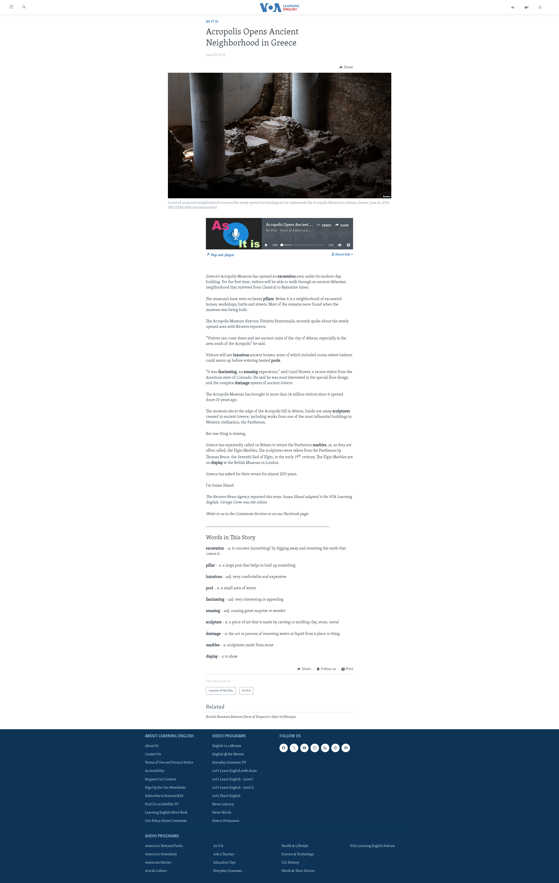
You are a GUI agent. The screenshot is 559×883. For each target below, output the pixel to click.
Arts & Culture (156, 871)
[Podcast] (335, 748)
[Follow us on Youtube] (304, 748)
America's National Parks (164, 846)
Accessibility (154, 771)
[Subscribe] (346, 748)
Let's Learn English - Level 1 (232, 779)
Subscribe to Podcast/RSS (164, 796)
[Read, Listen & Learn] (540, 7)
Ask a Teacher (223, 854)
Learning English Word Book (166, 812)
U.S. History (290, 862)
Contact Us (153, 754)
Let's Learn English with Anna (234, 771)
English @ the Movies (228, 754)
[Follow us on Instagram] (315, 748)
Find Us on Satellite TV (162, 804)
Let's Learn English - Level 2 (233, 788)
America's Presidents (161, 854)
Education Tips (224, 862)
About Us (152, 746)
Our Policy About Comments (166, 821)
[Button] (346, 67)
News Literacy (223, 804)
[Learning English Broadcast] (513, 7)
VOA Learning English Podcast (372, 846)
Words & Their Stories (298, 871)
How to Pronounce (225, 821)
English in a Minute (226, 746)
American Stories (158, 862)
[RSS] (325, 748)
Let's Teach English (226, 796)
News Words (221, 812)
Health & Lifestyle (294, 846)
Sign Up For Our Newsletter (165, 788)
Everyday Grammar (227, 871)
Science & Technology (297, 854)
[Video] (526, 7)
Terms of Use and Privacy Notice (169, 762)
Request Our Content (160, 779)
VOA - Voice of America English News (298, 230)
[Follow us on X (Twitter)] (294, 748)
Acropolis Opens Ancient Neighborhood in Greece (308, 225)
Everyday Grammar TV (229, 762)
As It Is (212, 22)
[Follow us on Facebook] (284, 748)
